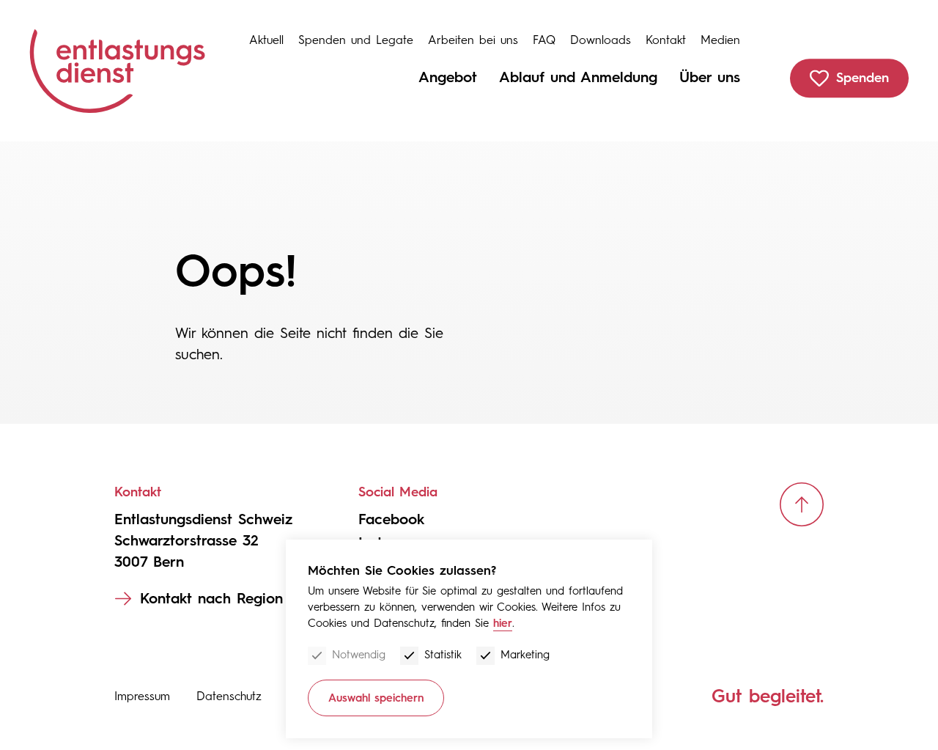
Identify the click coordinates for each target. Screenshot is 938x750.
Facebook (391, 519)
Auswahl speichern (376, 698)
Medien (720, 40)
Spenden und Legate (355, 40)
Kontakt (666, 40)
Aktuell (266, 40)
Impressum (142, 696)
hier (502, 623)
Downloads (600, 40)
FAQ (544, 40)
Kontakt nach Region (211, 598)
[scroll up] (802, 504)
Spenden (862, 78)
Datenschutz (229, 696)
